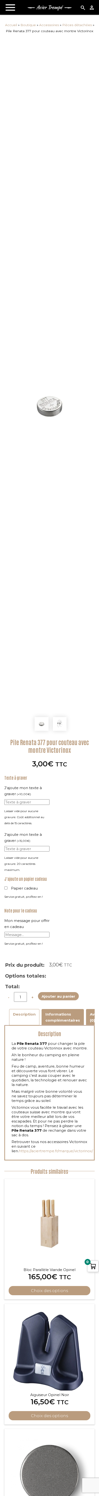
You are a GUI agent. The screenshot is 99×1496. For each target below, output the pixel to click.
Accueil (11, 25)
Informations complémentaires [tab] (62, 1017)
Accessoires (49, 25)
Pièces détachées (77, 25)
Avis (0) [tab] (94, 1017)
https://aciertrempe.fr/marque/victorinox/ (56, 1151)
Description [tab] (24, 1014)
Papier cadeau (24, 888)
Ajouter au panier (58, 996)
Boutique (28, 25)
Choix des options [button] (49, 1290)
